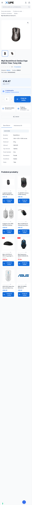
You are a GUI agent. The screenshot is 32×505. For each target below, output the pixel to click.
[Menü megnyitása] (2, 2)
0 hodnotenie (17, 67)
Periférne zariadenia (6, 13)
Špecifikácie (6, 125)
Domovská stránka (6, 11)
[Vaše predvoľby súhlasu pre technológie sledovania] (2, 503)
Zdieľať (17, 116)
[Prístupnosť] (24, 502)
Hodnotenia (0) (18, 125)
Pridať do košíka (9, 200)
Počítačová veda (17, 11)
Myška (16, 13)
